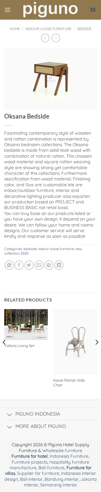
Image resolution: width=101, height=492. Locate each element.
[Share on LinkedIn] (58, 264)
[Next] (96, 354)
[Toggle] (9, 415)
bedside (84, 28)
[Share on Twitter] (28, 264)
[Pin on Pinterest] (48, 264)
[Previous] (4, 354)
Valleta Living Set (19, 345)
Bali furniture (51, 467)
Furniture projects (29, 462)
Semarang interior (58, 485)
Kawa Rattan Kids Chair (69, 382)
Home (15, 28)
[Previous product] (56, 38)
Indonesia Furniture (69, 456)
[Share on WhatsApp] (9, 264)
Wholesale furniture (62, 450)
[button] (7, 10)
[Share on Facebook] (19, 264)
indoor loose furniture (49, 28)
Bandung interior (62, 479)
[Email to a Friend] (39, 264)
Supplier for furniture (38, 473)
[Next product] (45, 38)
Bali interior (31, 479)
